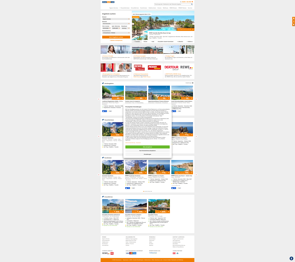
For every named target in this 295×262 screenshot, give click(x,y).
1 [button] (143, 191)
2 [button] (145, 191)
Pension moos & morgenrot (132, 101)
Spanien (151, 245)
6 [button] (151, 191)
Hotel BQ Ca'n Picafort (181, 138)
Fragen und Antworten (178, 238)
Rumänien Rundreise (107, 138)
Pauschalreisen (106, 240)
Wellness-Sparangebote (131, 238)
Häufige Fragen (170, 56)
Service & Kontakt (108, 56)
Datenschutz (148, 259)
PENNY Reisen (146, 76)
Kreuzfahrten (105, 245)
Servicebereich (176, 240)
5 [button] (149, 191)
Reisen (104, 237)
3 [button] (146, 191)
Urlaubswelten (130, 237)
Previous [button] (99, 99)
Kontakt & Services (178, 237)
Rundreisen (105, 243)
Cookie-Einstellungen (138, 259)
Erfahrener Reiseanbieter (141, 74)
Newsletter (175, 243)
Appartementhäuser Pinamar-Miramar (158, 101)
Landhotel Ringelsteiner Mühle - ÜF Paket (113, 101)
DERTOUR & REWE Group (173, 74)
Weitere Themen (130, 243)
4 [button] (148, 191)
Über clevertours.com (157, 259)
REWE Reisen (137, 76)
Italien (150, 242)
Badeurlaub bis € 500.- (131, 240)
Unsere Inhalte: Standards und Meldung (173, 259)
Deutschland (152, 238)
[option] (163, 25)
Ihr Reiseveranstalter (140, 56)
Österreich (151, 240)
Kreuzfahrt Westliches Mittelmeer (111, 214)
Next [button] (196, 99)
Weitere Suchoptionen (116, 40)
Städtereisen (105, 242)
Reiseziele (152, 237)
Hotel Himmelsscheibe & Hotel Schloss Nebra (182, 101)
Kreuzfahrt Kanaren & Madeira (133, 214)
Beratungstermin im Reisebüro (111, 74)
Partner (127, 245)
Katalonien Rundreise (134, 175)
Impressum (125, 259)
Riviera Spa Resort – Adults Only (183, 175)
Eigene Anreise (105, 238)
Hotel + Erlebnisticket (131, 242)
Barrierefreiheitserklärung (179, 245)
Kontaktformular (176, 242)
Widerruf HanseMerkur (178, 247)
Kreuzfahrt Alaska (153, 214)
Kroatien (151, 243)
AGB (131, 259)
